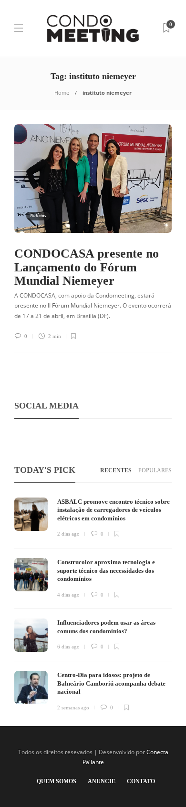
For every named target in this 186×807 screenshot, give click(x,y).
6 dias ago (68, 646)
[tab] (116, 470)
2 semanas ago (73, 707)
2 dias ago (68, 534)
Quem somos (56, 781)
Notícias (38, 215)
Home (61, 92)
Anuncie (101, 781)
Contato (141, 781)
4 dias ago (68, 595)
